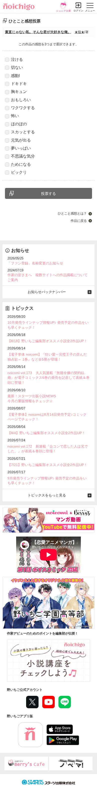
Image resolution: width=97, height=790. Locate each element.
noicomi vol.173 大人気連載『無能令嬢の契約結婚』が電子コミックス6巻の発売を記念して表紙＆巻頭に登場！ (48, 378)
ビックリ (19, 172)
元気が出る (21, 140)
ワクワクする (23, 108)
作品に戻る (79, 221)
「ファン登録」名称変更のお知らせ (35, 263)
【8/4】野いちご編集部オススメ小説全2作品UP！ (46, 433)
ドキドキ (19, 83)
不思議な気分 (23, 156)
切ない (17, 67)
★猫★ (79, 32)
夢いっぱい (21, 148)
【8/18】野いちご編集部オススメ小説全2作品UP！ (47, 341)
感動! (15, 76)
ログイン (78, 10)
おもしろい (21, 100)
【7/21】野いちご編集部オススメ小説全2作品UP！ (47, 465)
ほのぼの (19, 124)
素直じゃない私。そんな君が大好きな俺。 (38, 32)
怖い (15, 116)
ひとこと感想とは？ (72, 213)
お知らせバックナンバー (47, 292)
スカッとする (23, 132)
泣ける (17, 59)
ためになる (21, 164)
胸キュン (19, 91)
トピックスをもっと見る (47, 495)
